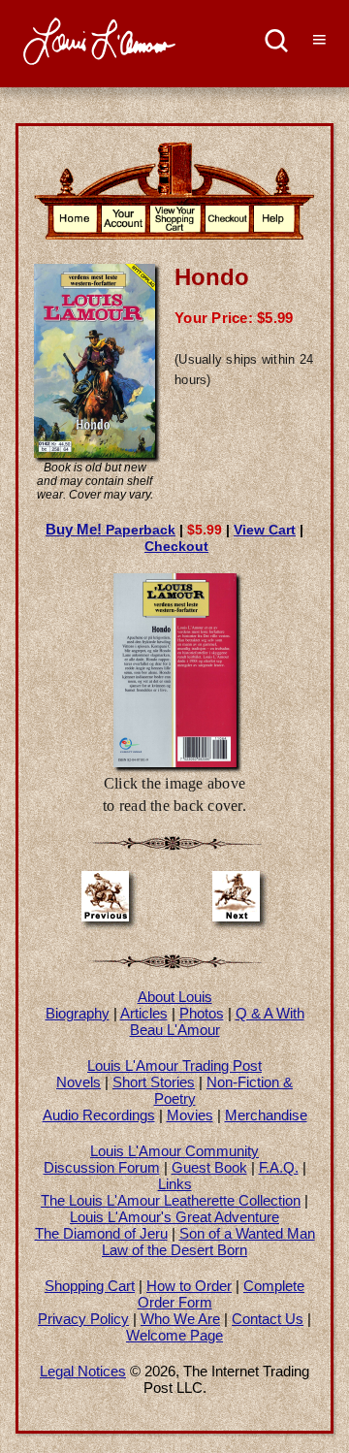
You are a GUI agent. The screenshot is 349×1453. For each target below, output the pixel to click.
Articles (144, 1013)
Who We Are (180, 1318)
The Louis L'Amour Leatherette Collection (171, 1200)
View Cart (265, 529)
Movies (190, 1115)
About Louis (175, 996)
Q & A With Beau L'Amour (217, 1021)
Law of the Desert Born (174, 1250)
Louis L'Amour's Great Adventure (174, 1217)
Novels (78, 1082)
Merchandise (266, 1115)
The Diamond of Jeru (101, 1233)
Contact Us (267, 1318)
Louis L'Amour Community (174, 1151)
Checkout (176, 546)
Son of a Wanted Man (247, 1233)
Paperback (110, 529)
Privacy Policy (83, 1318)
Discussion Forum (102, 1167)
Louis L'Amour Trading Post (174, 1065)
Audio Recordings (99, 1115)
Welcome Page (174, 1335)
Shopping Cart (90, 1285)
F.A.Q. (279, 1167)
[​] (277, 43)
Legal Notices (83, 1371)
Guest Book (209, 1167)
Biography (78, 1013)
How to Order (189, 1285)
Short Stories (153, 1082)
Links (175, 1184)
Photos (201, 1013)
